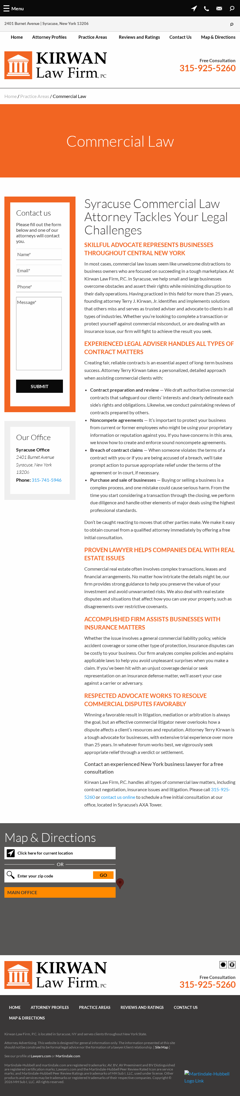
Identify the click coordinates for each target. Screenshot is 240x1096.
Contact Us (180, 37)
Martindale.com (68, 1056)
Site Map (161, 1047)
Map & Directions (218, 37)
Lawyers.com (41, 1056)
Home (17, 37)
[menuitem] (17, 37)
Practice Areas (92, 37)
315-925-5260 (207, 68)
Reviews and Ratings (139, 37)
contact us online (118, 797)
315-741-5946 (46, 480)
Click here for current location (45, 852)
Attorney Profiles (49, 37)
